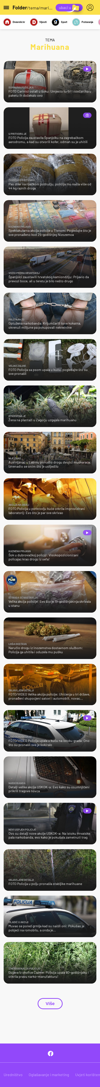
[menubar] (91, 7)
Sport (64, 21)
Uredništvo (13, 1074)
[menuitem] (91, 7)
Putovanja (87, 21)
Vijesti (43, 21)
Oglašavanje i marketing (49, 1074)
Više (50, 1003)
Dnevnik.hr (19, 21)
